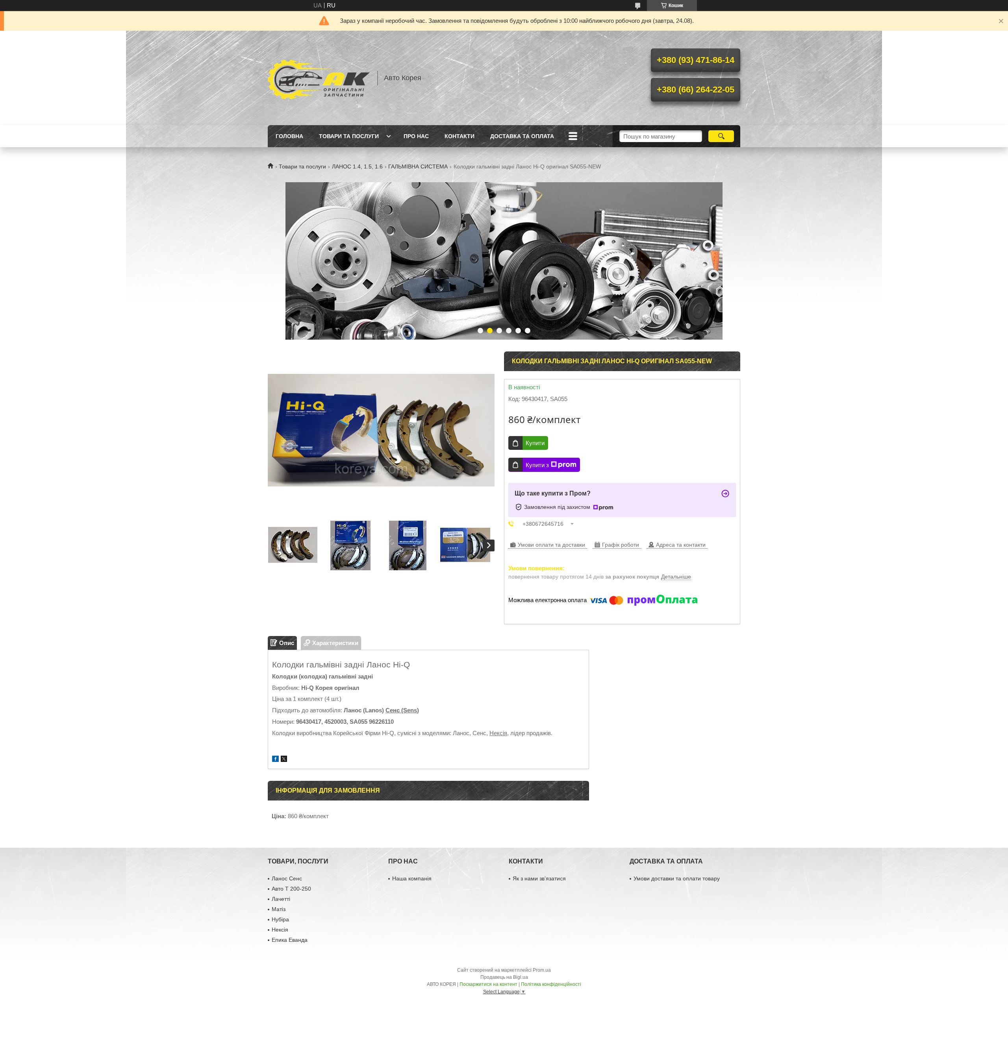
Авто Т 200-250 (291, 889)
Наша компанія (412, 878)
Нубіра (280, 919)
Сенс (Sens (401, 710)
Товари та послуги (349, 136)
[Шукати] (721, 136)
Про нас (416, 136)
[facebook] (275, 759)
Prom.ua (542, 970)
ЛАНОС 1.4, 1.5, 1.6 (357, 166)
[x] (284, 759)
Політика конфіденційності (551, 984)
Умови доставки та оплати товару (677, 878)
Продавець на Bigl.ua (504, 977)
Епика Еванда (290, 940)
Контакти (459, 136)
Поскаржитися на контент (488, 984)
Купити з (537, 465)
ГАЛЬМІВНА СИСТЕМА (418, 166)
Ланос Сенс (287, 878)
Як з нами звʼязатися (539, 878)
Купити (535, 443)
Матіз (278, 909)
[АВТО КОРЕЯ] (319, 78)
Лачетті (281, 899)
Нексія (498, 733)
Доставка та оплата (522, 136)
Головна (289, 136)
